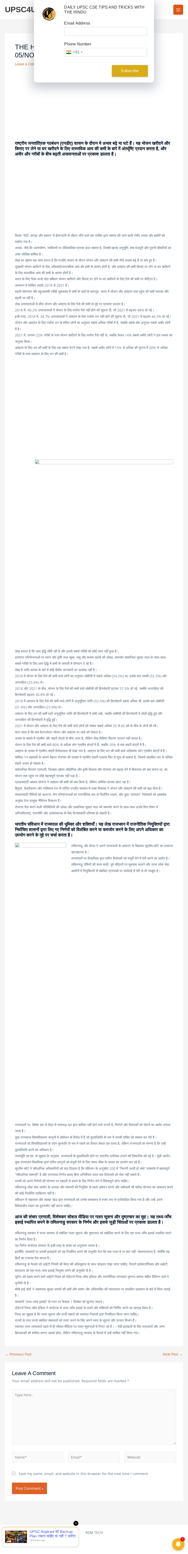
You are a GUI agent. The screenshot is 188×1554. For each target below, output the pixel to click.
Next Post (173, 1354)
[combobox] (74, 52)
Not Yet (90, 71)
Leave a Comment (29, 64)
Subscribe (130, 71)
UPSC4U (20, 9)
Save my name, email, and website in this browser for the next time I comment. (84, 1473)
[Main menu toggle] (178, 10)
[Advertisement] (94, 104)
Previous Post (18, 1354)
